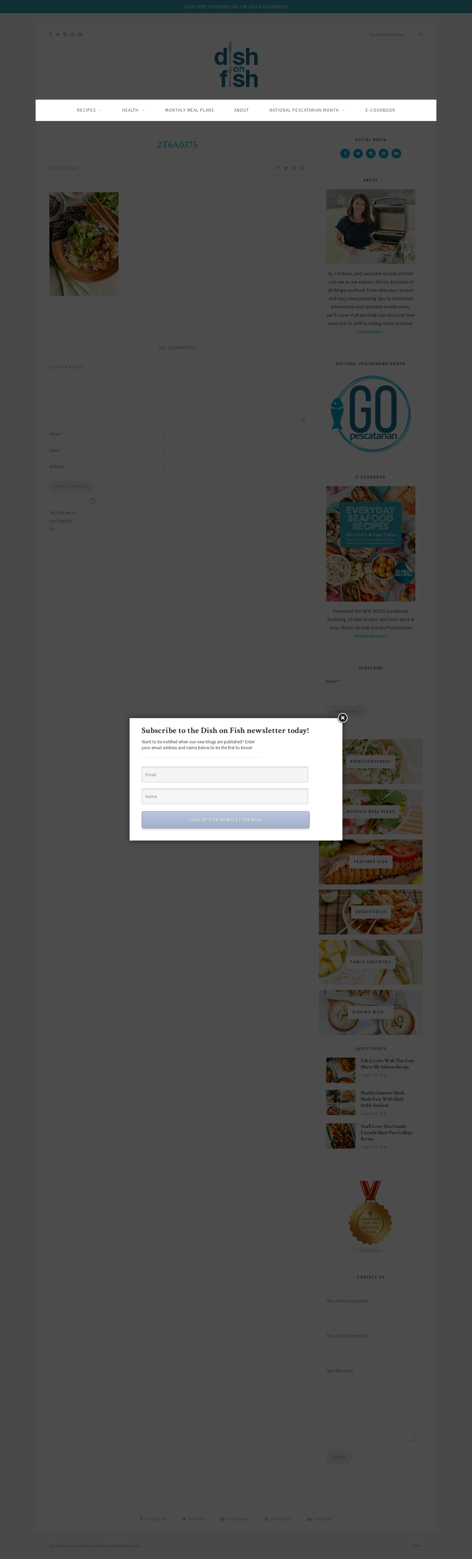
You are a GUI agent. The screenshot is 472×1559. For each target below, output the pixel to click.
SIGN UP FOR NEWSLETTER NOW (225, 820)
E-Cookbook (380, 110)
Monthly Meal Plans (189, 110)
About (241, 110)
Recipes (86, 110)
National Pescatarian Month (304, 110)
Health (130, 110)
